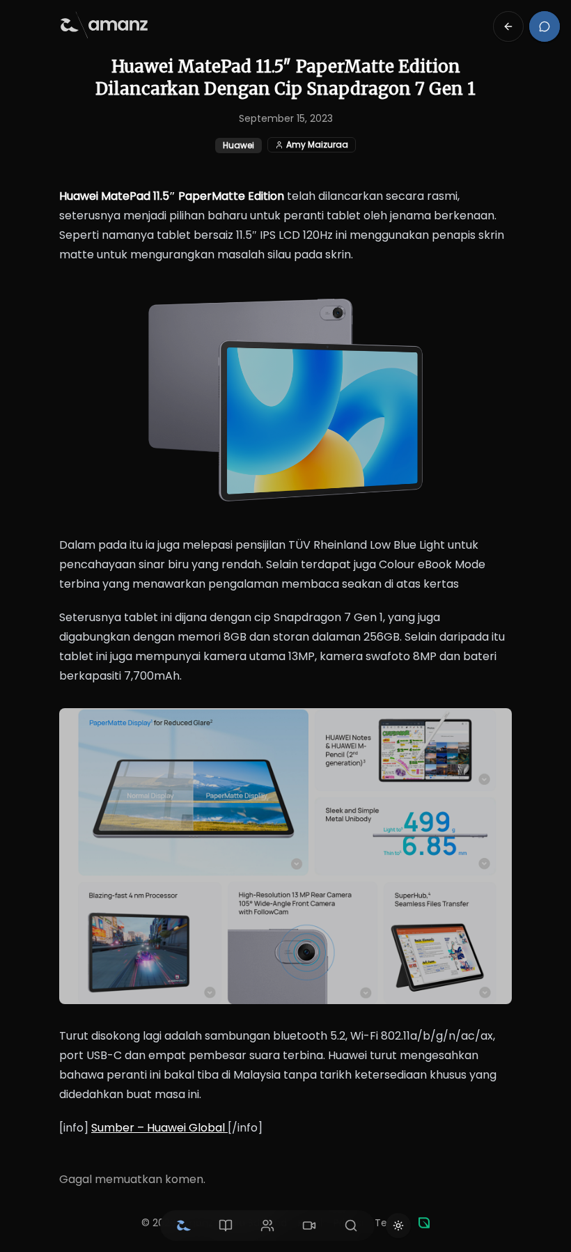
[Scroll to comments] (544, 26)
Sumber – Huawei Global (159, 1128)
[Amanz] (424, 1222)
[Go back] (508, 26)
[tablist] (267, 1225)
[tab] (184, 1225)
